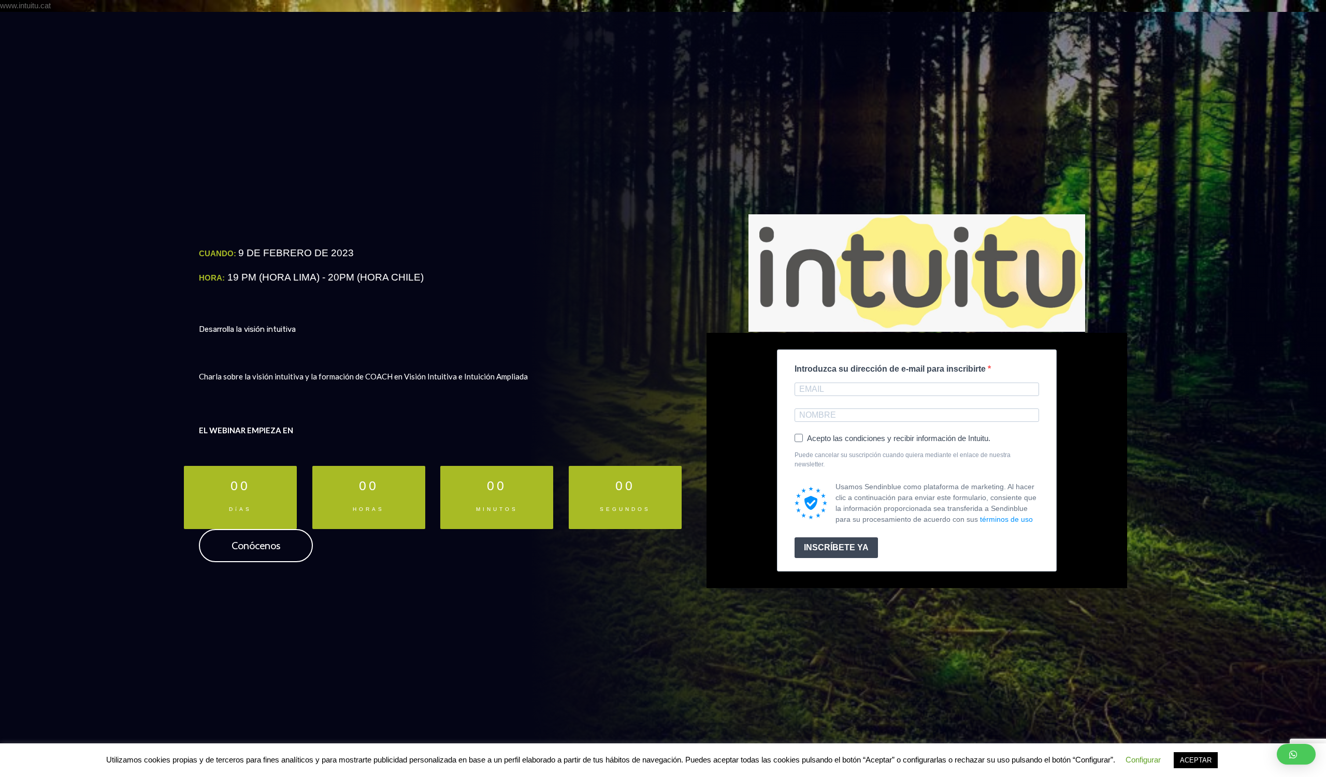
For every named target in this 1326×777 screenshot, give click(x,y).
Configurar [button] (1143, 759)
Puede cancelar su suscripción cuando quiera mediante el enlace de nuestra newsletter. (903, 459)
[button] (1296, 754)
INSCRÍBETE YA (836, 547)
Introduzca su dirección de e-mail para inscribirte (891, 368)
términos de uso (1006, 519)
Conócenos (256, 545)
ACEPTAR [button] (1196, 760)
